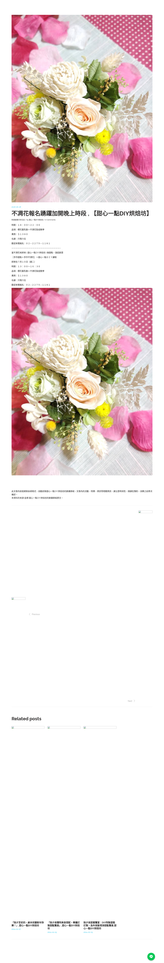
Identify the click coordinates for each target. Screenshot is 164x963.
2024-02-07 (16, 929)
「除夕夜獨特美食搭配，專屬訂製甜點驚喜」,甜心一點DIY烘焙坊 (64, 925)
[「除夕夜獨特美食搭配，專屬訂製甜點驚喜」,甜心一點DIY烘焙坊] (64, 822)
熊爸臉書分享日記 (18, 220)
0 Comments (50, 220)
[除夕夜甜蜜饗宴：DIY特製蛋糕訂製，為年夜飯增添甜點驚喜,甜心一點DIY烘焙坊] (100, 822)
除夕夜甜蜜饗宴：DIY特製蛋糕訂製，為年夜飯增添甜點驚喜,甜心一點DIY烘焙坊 (100, 925)
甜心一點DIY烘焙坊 (36, 220)
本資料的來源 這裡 (20, 498)
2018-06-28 (16, 207)
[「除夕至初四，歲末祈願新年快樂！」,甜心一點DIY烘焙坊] (28, 822)
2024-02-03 (52, 932)
